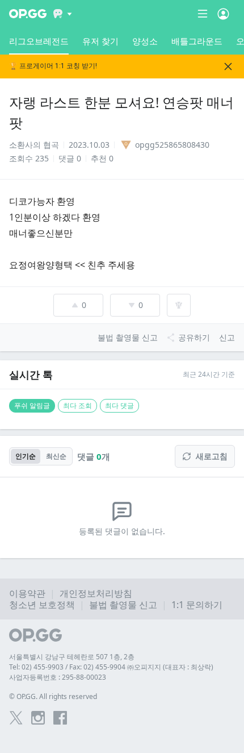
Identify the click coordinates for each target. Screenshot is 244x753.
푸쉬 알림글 (32, 405)
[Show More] (62, 13)
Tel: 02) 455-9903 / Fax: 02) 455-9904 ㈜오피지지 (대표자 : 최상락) (111, 667)
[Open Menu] (223, 13)
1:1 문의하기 (196, 604)
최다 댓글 (119, 405)
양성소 (145, 41)
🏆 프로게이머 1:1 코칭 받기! (53, 66)
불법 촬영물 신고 (123, 604)
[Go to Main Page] (28, 13)
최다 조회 (77, 405)
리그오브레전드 (39, 41)
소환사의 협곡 (34, 144)
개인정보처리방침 (96, 593)
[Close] (228, 66)
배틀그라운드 (196, 41)
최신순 (56, 456)
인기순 (25, 456)
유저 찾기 (100, 41)
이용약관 (27, 593)
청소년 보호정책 (42, 604)
